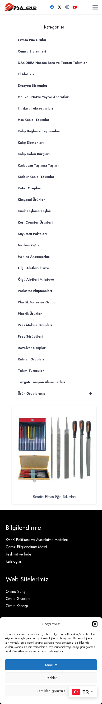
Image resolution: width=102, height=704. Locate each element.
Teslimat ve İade (18, 554)
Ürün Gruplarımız (55, 393)
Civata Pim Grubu (32, 40)
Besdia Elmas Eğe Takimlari (54, 496)
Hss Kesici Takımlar (33, 119)
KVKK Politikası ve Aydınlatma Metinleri (37, 539)
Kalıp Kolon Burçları (34, 154)
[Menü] (95, 7)
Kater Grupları (29, 188)
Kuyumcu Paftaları (32, 233)
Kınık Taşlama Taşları (34, 211)
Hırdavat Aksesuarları (35, 108)
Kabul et (51, 664)
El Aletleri (26, 74)
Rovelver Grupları (32, 347)
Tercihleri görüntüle (51, 691)
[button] (95, 624)
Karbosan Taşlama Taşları (38, 165)
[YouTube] (75, 7)
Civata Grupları (18, 598)
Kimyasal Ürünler (31, 199)
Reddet (51, 677)
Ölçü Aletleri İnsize (33, 268)
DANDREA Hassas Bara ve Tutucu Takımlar (52, 62)
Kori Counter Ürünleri (35, 222)
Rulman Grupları (31, 359)
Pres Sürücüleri (30, 336)
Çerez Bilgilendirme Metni (26, 547)
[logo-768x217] (20, 7)
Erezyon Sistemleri (33, 85)
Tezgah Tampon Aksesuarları (41, 382)
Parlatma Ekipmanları (35, 290)
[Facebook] (52, 7)
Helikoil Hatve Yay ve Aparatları (44, 97)
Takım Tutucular (31, 370)
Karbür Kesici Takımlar (36, 176)
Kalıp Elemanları (31, 142)
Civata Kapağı (17, 605)
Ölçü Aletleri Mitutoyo (36, 279)
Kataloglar (13, 561)
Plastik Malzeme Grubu (37, 302)
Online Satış (15, 591)
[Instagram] (67, 7)
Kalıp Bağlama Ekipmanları (39, 131)
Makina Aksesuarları (34, 256)
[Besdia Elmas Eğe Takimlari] (54, 409)
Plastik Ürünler (30, 313)
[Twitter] (59, 7)
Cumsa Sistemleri (32, 51)
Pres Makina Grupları (35, 325)
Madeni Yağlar (29, 245)
